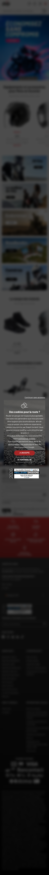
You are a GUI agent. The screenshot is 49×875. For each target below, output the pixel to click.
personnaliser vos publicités (20, 444)
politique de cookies (26, 438)
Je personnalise (24, 460)
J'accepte (25, 453)
